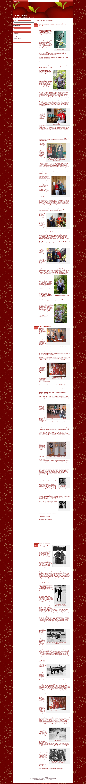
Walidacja (32, 778)
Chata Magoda (16, 36)
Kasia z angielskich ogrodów (19, 39)
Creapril (55, 778)
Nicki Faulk (41, 779)
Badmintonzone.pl (17, 43)
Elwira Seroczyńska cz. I (44, 544)
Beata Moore (16, 33)
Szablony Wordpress (49, 779)
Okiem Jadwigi (20, 15)
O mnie (15, 29)
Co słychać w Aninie (17, 38)
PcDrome (50, 783)
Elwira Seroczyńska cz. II (45, 326)
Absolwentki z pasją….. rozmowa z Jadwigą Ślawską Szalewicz (52, 24)
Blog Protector (44, 783)
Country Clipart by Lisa (47, 778)
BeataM (15, 35)
